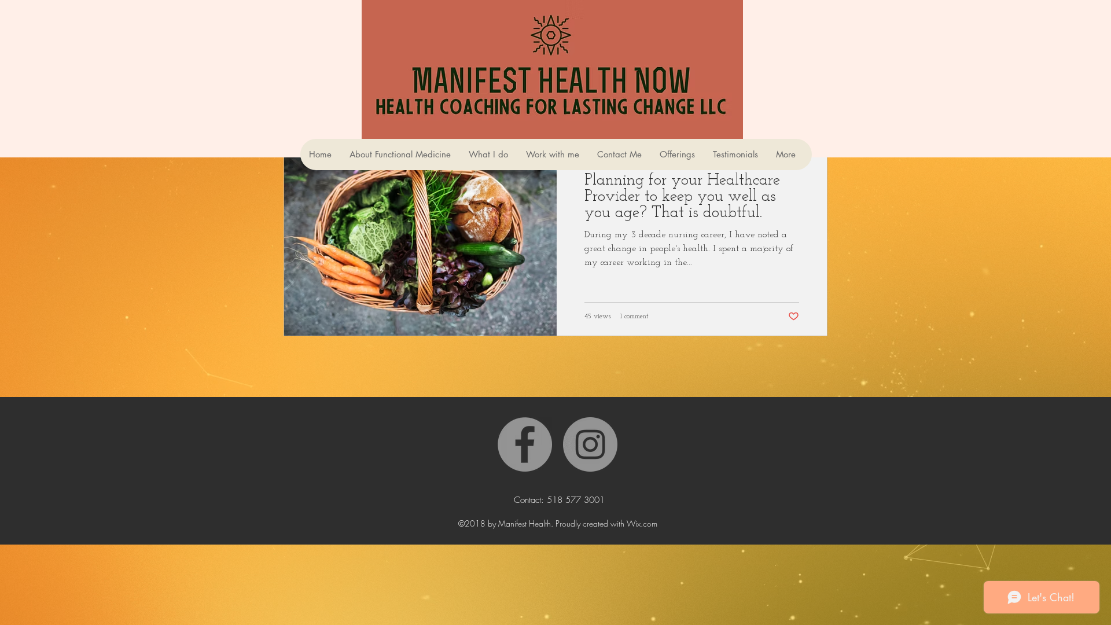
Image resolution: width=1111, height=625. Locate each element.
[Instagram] (590, 444)
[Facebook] (525, 444)
